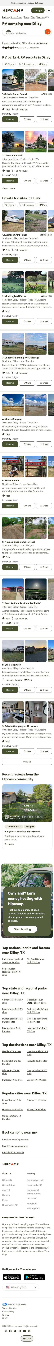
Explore (5, 17)
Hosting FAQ (33, 1208)
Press (4, 1199)
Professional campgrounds (33, 1191)
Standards (32, 1203)
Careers (6, 1194)
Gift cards (7, 1179)
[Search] (48, 31)
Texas (26, 17)
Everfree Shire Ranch (28, 831)
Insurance (31, 1198)
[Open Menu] (49, 10)
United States (16, 17)
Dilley (33, 17)
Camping (41, 17)
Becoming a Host (35, 1179)
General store (8, 1184)
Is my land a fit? (34, 1184)
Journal (6, 1189)
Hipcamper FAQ (10, 1204)
